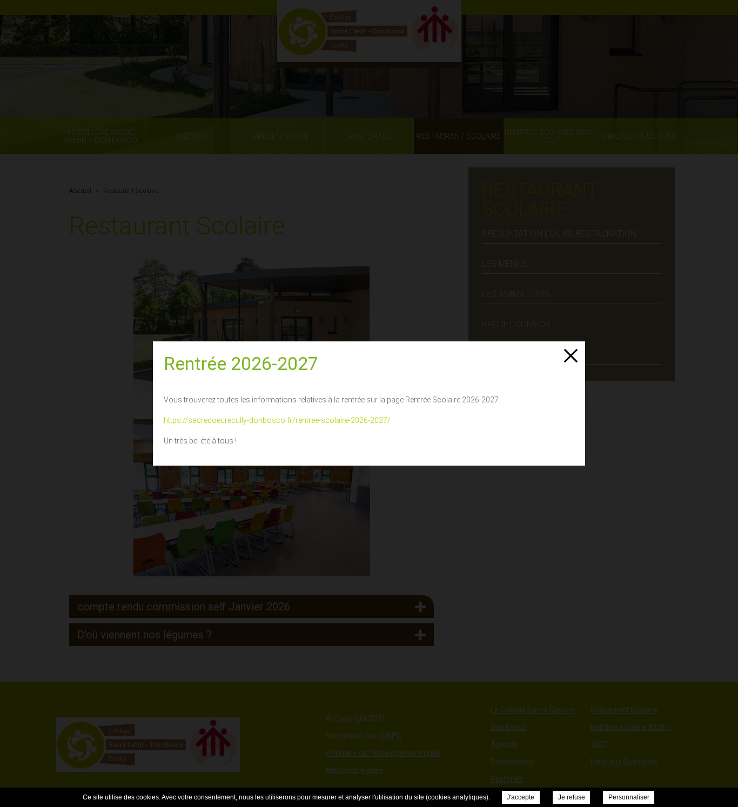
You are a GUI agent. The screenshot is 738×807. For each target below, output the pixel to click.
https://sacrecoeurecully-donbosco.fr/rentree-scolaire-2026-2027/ (277, 420)
